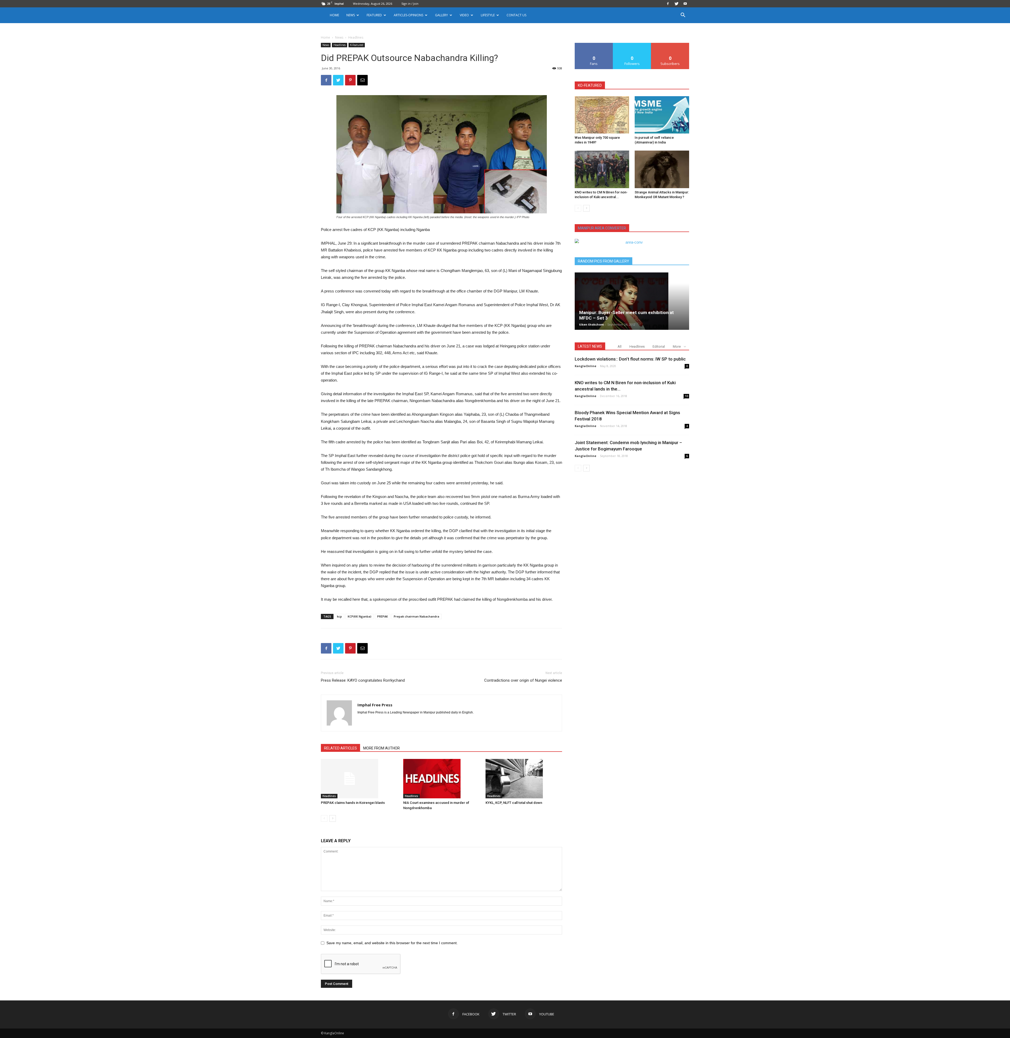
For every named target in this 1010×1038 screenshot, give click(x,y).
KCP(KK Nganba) (359, 616)
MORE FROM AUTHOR (381, 748)
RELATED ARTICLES (340, 748)
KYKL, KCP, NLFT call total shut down (514, 803)
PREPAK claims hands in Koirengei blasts (353, 803)
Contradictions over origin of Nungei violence (523, 680)
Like (594, 45)
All (620, 346)
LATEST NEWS (590, 346)
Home (334, 15)
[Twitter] (676, 3)
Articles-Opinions (408, 15)
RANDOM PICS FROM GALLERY (603, 261)
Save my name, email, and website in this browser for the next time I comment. (392, 943)
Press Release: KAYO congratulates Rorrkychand (363, 680)
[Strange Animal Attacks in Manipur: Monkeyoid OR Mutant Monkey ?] (662, 169)
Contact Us (516, 15)
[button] (682, 15)
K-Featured (356, 45)
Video (464, 15)
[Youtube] (685, 3)
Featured (374, 15)
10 (686, 396)
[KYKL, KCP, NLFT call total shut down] (524, 778)
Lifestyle (488, 15)
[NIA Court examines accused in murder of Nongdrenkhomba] (441, 778)
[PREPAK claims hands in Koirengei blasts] (359, 778)
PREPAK (382, 616)
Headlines (340, 45)
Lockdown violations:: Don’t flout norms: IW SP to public (630, 359)
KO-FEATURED (590, 85)
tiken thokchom (591, 324)
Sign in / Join (409, 4)
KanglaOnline (585, 366)
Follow (632, 45)
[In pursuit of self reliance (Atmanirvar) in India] (662, 114)
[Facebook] (668, 3)
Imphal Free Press (374, 704)
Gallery (441, 15)
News (339, 37)
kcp (339, 616)
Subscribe (670, 45)
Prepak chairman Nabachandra (416, 616)
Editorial (659, 346)
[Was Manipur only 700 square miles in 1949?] (602, 114)
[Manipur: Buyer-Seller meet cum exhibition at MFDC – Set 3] (632, 301)
